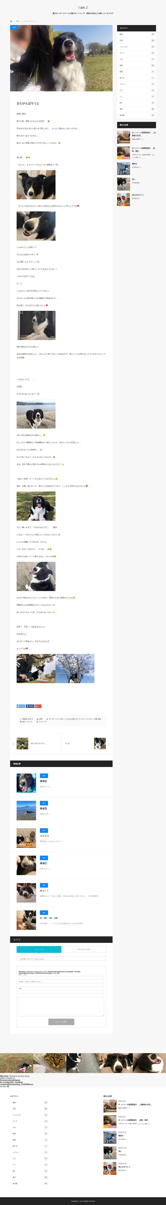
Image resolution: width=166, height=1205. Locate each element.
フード (137, 53)
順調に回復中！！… (138, 139)
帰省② (43, 781)
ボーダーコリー (54, 719)
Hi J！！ (44, 890)
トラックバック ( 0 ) (83, 949)
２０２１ (44, 836)
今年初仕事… (136, 183)
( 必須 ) (23, 974)
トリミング (137, 47)
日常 (137, 40)
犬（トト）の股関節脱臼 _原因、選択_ (143, 149)
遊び (137, 109)
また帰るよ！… (137, 167)
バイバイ (29, 722)
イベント (136, 84)
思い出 (136, 78)
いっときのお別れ (69, 719)
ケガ (136, 59)
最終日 (134, 164)
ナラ (137, 90)
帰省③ (43, 808)
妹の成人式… (136, 198)
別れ (23, 722)
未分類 (137, 115)
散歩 (137, 34)
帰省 (14, 27)
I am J (83, 7)
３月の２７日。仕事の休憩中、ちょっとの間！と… (143, 156)
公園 (95, 719)
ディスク (81, 719)
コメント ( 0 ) (39, 949)
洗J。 (134, 179)
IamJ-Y (30, 719)
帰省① (43, 863)
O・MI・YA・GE (49, 918)
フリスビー (89, 719)
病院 (136, 72)
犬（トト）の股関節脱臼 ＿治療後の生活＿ (144, 134)
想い (137, 103)
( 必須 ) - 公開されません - (30, 981)
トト (136, 96)
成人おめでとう (138, 195)
